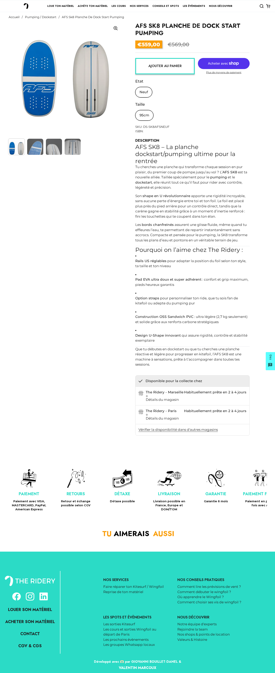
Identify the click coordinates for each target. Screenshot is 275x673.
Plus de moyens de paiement (223, 72)
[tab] (162, 398)
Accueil (14, 17)
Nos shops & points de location (203, 634)
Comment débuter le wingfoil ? (204, 592)
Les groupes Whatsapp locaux (129, 645)
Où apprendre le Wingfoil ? (200, 597)
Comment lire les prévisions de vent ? (209, 587)
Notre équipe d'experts (197, 624)
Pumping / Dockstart (40, 17)
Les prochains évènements (126, 640)
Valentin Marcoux (137, 667)
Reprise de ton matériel (123, 592)
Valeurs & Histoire (192, 640)
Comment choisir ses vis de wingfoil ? (209, 602)
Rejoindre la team (192, 629)
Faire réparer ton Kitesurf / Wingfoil (133, 587)
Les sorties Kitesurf (119, 624)
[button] (261, 6)
